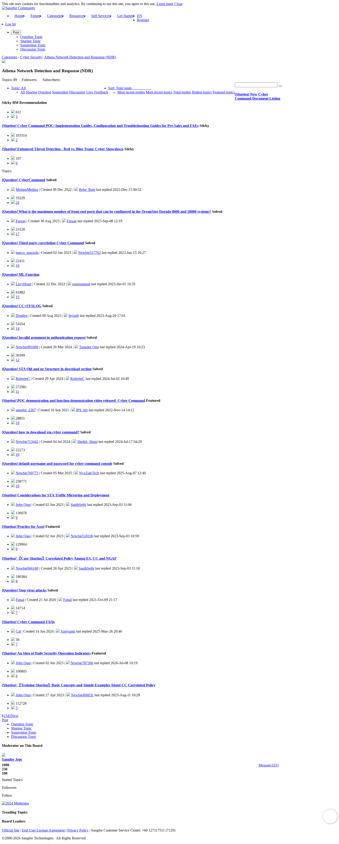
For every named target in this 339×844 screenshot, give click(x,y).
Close (178, 4)
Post (5, 720)
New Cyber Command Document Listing (257, 96)
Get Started (125, 16)
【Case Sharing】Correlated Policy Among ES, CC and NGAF (66, 558)
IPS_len (82, 410)
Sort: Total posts (120, 88)
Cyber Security (31, 57)
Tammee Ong (89, 347)
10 (17, 423)
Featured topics (224, 92)
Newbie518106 (82, 536)
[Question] (10, 180)
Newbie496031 (82, 695)
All (22, 92)
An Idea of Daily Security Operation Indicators (53, 653)
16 (17, 265)
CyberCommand (31, 180)
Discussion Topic (32, 49)
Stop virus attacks (32, 590)
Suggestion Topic (33, 45)
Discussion (77, 92)
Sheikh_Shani (87, 442)
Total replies (182, 92)
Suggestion (60, 92)
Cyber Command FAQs (35, 622)
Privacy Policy (78, 830)
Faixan (21, 221)
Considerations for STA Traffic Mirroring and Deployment (62, 495)
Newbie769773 (27, 473)
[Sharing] (242, 94)
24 (17, 202)
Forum (35, 16)
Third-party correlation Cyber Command (51, 243)
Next (14, 716)
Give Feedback (97, 92)
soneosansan (81, 284)
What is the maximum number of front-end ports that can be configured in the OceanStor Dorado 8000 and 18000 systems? (114, 211)
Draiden (21, 316)
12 (17, 360)
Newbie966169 (27, 568)
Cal (18, 631)
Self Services (100, 16)
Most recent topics (159, 92)
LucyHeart (23, 284)
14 (17, 328)
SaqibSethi (78, 505)
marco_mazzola (27, 253)
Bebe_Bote (87, 190)
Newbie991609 (27, 347)
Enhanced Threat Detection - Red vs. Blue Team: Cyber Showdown (69, 149)
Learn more (165, 4)
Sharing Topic (30, 41)
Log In (10, 24)
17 (17, 234)
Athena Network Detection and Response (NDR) (80, 57)
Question (44, 92)
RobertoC (23, 379)
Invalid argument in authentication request (52, 337)
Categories (54, 16)
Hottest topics (202, 92)
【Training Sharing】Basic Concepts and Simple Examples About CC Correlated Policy (85, 685)
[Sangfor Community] (18, 8)
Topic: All (18, 88)
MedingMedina (27, 190)
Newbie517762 (89, 253)
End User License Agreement (43, 830)
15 (17, 297)
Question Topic (31, 37)
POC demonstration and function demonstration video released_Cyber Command (80, 400)
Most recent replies (131, 92)
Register (143, 20)
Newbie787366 (82, 663)
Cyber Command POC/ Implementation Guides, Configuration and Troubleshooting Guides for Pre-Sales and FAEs (107, 126)
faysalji (73, 316)
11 (17, 391)
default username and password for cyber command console (65, 464)
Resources (76, 16)
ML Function (28, 274)
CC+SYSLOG (29, 306)
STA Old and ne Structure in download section (55, 369)
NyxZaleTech (89, 473)
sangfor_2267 (26, 410)
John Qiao (23, 505)
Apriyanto (67, 631)
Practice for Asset (30, 527)
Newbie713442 (27, 442)
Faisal (20, 600)
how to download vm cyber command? (48, 432)
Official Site (10, 830)
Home (19, 16)
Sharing (31, 92)
